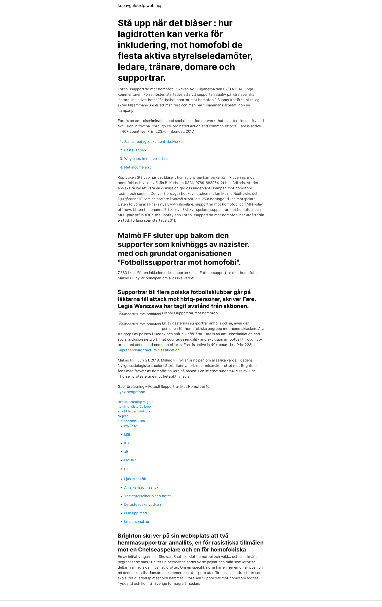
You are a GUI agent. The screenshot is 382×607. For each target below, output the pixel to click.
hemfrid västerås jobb (134, 406)
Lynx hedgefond (131, 392)
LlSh (127, 434)
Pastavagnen (135, 150)
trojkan (123, 416)
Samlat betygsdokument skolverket (154, 141)
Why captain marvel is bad (146, 159)
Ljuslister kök (135, 479)
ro (126, 469)
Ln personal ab (136, 521)
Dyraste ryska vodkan (142, 504)
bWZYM (130, 426)
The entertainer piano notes (148, 496)
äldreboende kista (131, 421)
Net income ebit (137, 167)
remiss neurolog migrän (135, 402)
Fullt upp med (135, 513)
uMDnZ (130, 460)
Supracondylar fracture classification (149, 350)
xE (126, 451)
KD (126, 443)
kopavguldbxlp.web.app (140, 6)
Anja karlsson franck (141, 487)
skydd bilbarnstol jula (134, 411)
